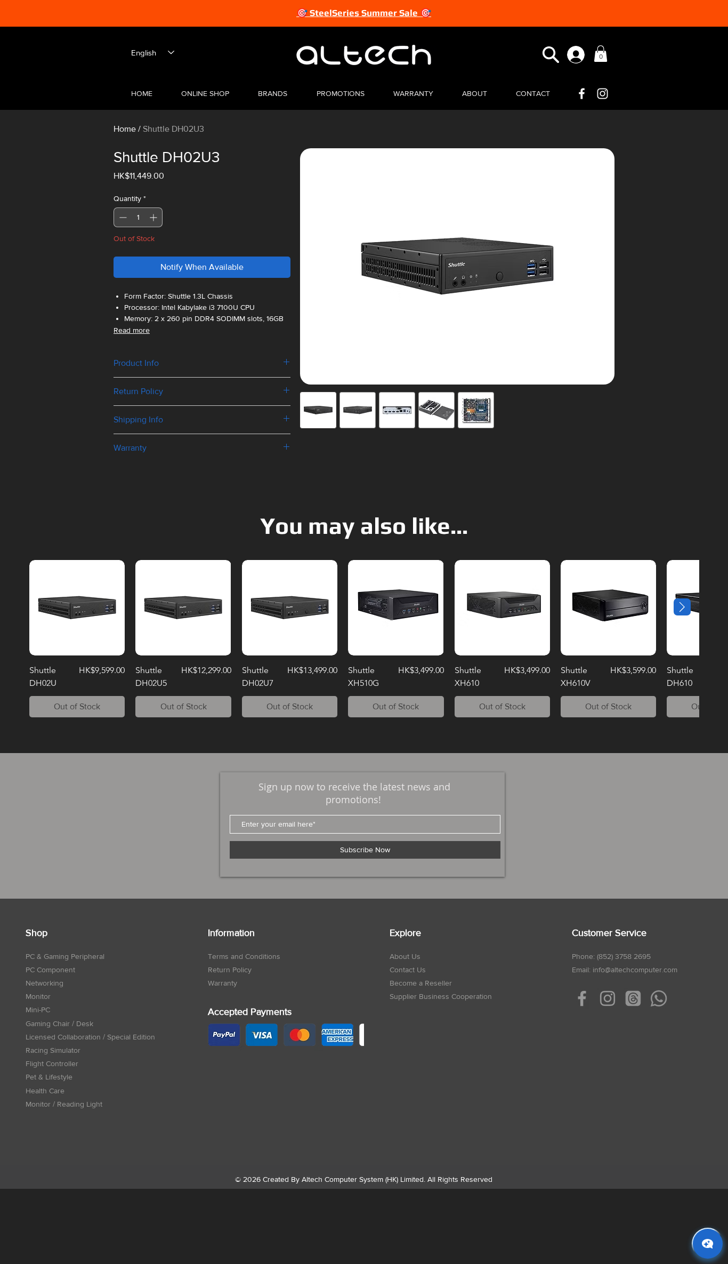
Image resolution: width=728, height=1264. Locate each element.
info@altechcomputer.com (635, 969)
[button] (551, 54)
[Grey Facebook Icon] (582, 998)
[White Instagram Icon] (602, 93)
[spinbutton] (138, 217)
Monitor (38, 996)
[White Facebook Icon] (582, 93)
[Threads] (633, 998)
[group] (364, 638)
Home (125, 128)
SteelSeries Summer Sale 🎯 (370, 12)
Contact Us (408, 969)
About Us (405, 956)
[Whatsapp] (659, 998)
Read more (132, 330)
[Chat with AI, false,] (708, 1244)
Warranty (222, 983)
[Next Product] (682, 606)
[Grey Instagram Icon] (607, 998)
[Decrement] (121, 217)
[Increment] (154, 217)
